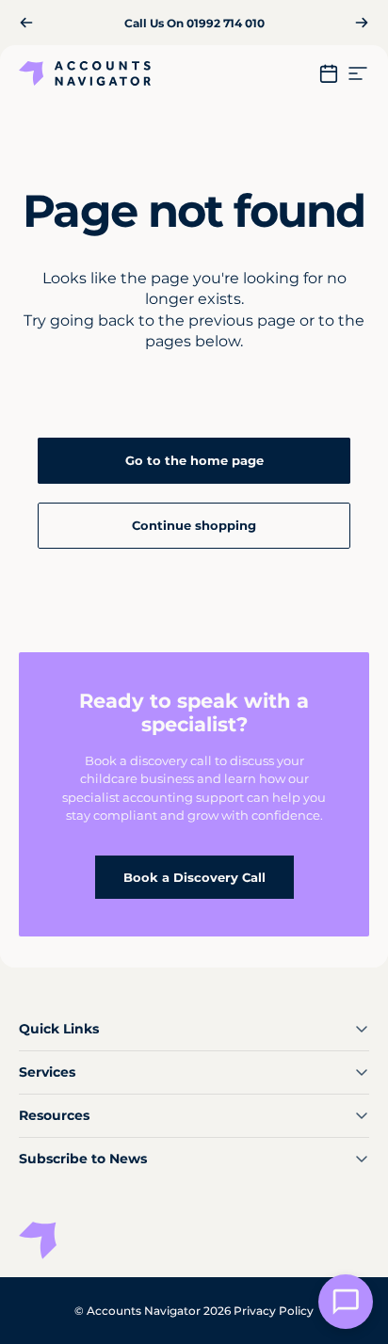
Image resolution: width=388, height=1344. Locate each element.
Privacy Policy (274, 1311)
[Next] (361, 22)
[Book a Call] (328, 73)
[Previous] (26, 22)
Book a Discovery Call (194, 877)
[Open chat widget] (346, 1302)
